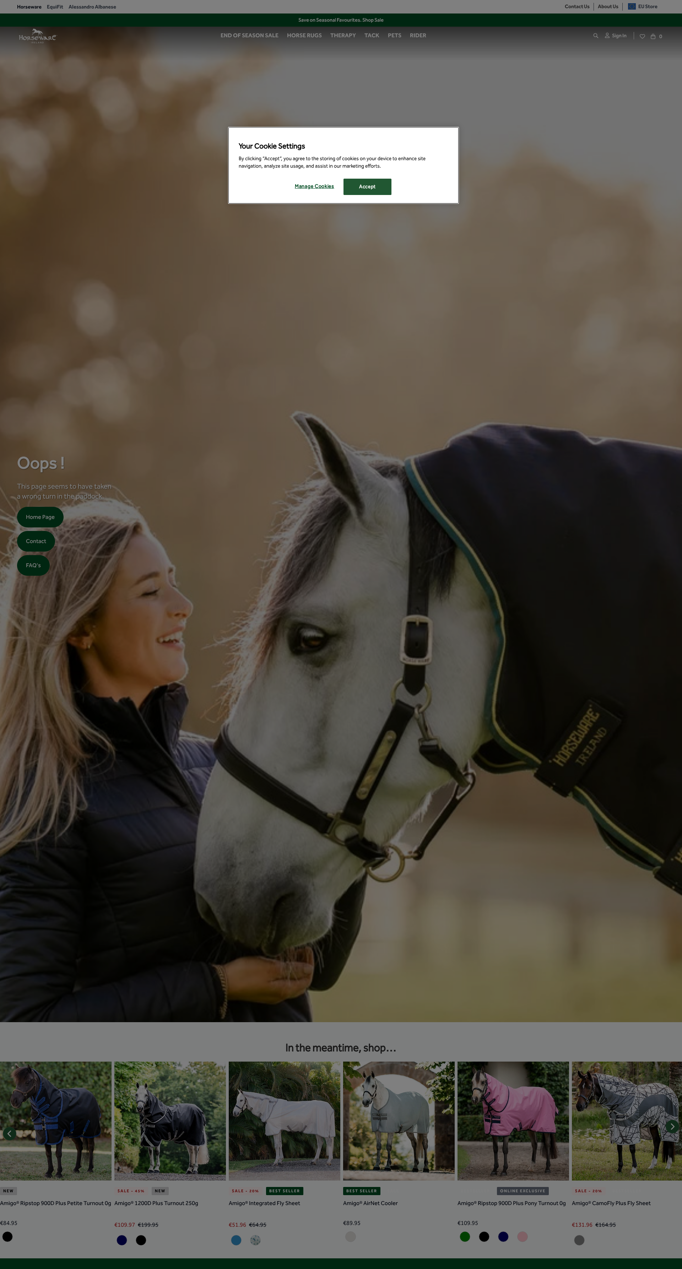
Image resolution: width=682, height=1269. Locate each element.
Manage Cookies (314, 187)
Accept (367, 187)
